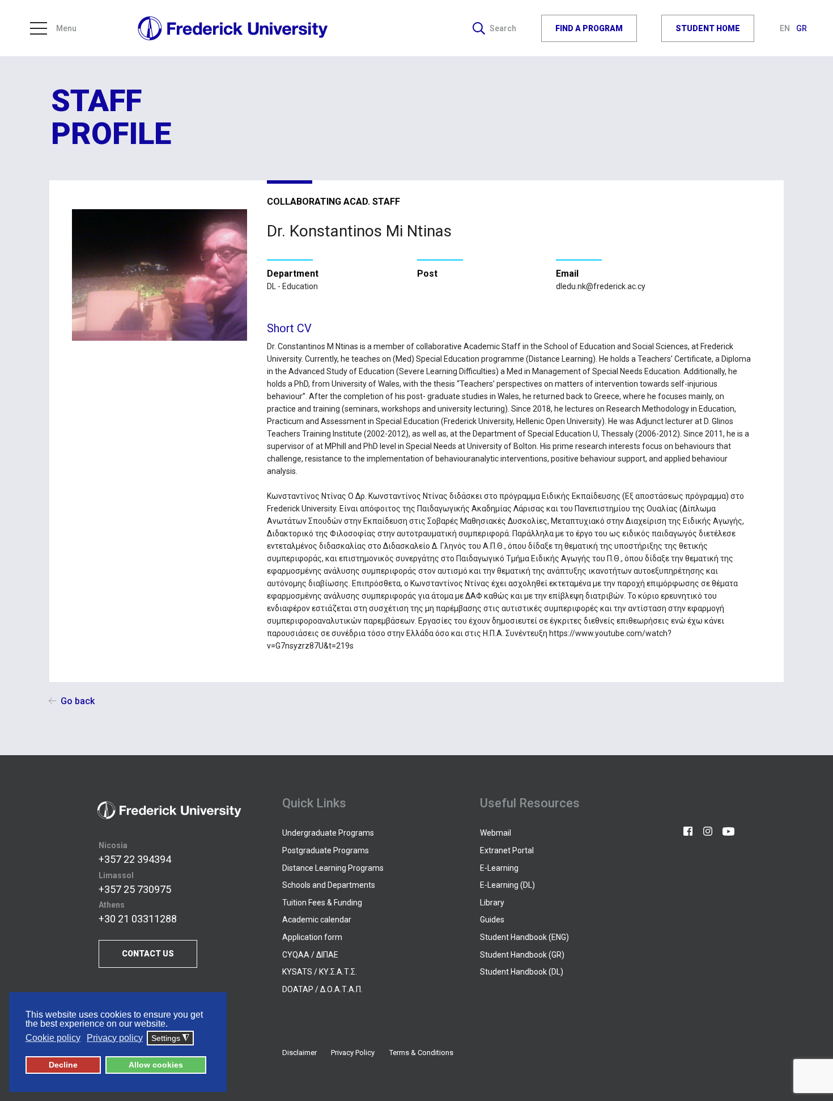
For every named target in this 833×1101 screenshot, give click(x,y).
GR (801, 28)
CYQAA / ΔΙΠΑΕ (310, 954)
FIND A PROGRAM (589, 27)
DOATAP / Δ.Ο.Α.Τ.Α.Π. (322, 989)
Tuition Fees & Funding (322, 902)
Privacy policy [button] (115, 1038)
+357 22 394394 (135, 859)
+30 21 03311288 (138, 919)
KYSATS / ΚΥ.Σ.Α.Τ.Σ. (319, 971)
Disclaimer (299, 1052)
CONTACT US (148, 953)
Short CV (289, 328)
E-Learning (499, 868)
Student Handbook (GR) (522, 954)
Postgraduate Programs (325, 850)
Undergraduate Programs (328, 832)
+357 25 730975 (135, 889)
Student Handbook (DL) (521, 971)
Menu (66, 28)
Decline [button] (63, 1064)
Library (492, 902)
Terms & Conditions (421, 1052)
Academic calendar (316, 919)
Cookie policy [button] (53, 1038)
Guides (492, 919)
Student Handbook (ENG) (524, 937)
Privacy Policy (353, 1052)
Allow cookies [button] (156, 1064)
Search (503, 28)
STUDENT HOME (707, 27)
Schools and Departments (328, 885)
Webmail (495, 832)
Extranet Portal (507, 850)
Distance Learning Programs (333, 868)
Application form (312, 937)
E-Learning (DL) (507, 885)
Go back (78, 701)
